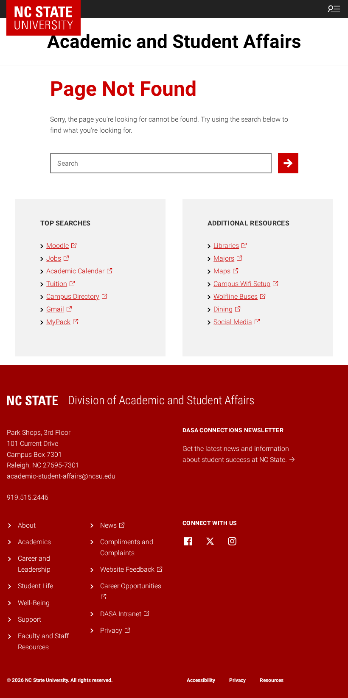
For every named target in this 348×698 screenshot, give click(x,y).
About (27, 525)
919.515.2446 (27, 497)
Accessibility (201, 680)
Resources (271, 680)
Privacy (237, 680)
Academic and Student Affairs (174, 42)
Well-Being (34, 603)
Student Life (35, 586)
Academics (34, 542)
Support (29, 619)
